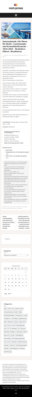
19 (15, 282)
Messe (4, 57)
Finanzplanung (20, 325)
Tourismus (19, 208)
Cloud (25, 315)
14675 (9, 308)
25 (12, 286)
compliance (7, 318)
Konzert (23, 328)
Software (12, 345)
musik (12, 335)
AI (13, 308)
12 (15, 279)
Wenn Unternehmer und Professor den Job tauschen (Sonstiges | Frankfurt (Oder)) (8, 222)
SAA (5, 341)
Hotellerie (18, 206)
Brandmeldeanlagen (9, 315)
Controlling (14, 318)
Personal (14, 208)
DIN (5, 322)
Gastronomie (12, 206)
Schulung (14, 341)
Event (9, 325)
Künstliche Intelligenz (9, 331)
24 (8, 286)
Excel (13, 325)
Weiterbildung (14, 348)
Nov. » (10, 293)
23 (5, 286)
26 (15, 286)
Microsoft (6, 335)
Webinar (6, 348)
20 (19, 282)
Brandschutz (19, 315)
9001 (5, 308)
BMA (20, 312)
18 (12, 282)
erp (5, 325)
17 (8, 282)
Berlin (16, 312)
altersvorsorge (19, 308)
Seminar (6, 345)
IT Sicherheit (13, 328)
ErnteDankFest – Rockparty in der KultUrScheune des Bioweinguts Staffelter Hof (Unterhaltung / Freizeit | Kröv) (23, 222)
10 (8, 279)
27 (19, 286)
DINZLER (10, 322)
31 (8, 289)
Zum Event (9, 150)
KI (19, 328)
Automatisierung (8, 312)
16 (5, 282)
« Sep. (5, 293)
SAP (9, 341)
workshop (21, 348)
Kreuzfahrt (24, 206)
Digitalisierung (22, 318)
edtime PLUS (22, 322)
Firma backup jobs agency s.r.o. (20, 55)
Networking (7, 338)
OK (16, 393)
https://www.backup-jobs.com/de (13, 143)
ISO (5, 328)
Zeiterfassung (7, 351)
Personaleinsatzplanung (18, 338)
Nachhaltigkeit (19, 335)
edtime (16, 322)
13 (19, 279)
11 (12, 279)
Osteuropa (8, 208)
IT (8, 328)
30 (5, 289)
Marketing (19, 331)
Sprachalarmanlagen (21, 345)
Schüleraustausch (22, 341)
